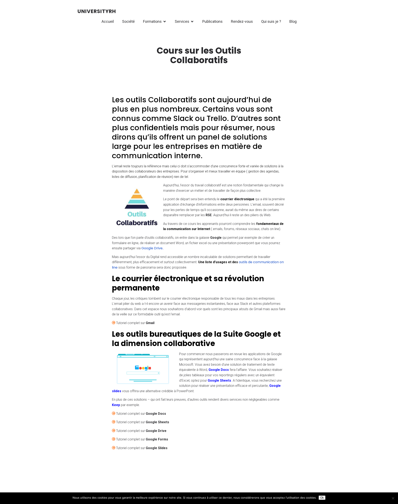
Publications (212, 21)
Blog (293, 21)
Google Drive (152, 248)
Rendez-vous (242, 21)
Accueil (108, 21)
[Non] (393, 498)
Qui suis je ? (271, 21)
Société (128, 21)
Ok (322, 497)
